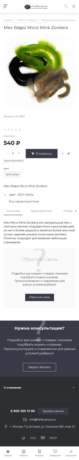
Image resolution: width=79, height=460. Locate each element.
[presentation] (76, 211)
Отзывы (68, 211)
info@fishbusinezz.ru (42, 419)
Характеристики (41, 211)
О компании (12, 387)
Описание (13, 211)
